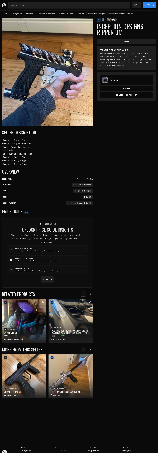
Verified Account (128, 95)
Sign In (149, 5)
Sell (136, 5)
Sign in (47, 279)
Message (126, 89)
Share (126, 41)
